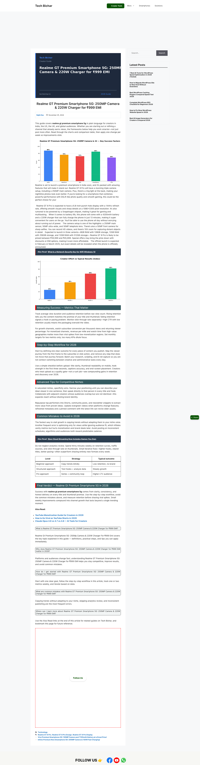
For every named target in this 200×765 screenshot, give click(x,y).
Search (162, 53)
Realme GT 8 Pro (44, 735)
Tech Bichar (43, 6)
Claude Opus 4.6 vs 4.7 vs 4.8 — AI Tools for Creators (61, 521)
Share (195, 417)
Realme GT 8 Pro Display (82, 735)
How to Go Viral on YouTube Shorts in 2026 (56, 518)
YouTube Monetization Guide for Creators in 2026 (59, 515)
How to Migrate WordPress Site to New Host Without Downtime (142, 85)
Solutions (158, 6)
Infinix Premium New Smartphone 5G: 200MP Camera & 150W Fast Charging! (69, 740)
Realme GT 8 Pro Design (62, 735)
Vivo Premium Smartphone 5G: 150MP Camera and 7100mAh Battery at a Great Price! (72, 737)
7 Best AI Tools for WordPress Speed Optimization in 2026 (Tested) (141, 75)
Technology (42, 732)
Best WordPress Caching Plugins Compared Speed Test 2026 (141, 94)
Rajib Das (40, 115)
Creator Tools (116, 6)
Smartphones (144, 6)
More (129, 6)
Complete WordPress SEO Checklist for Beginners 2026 (141, 103)
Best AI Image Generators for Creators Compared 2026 (141, 119)
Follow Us (78, 678)
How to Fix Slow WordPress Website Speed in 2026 (140, 111)
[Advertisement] (100, 29)
